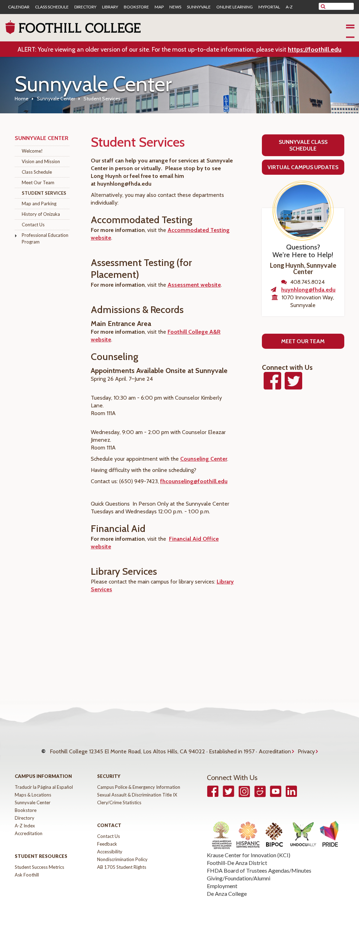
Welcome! (32, 151)
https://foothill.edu (314, 49)
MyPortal (269, 7)
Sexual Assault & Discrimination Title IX (137, 795)
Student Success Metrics (39, 867)
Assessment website (194, 284)
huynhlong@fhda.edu (308, 289)
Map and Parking (39, 203)
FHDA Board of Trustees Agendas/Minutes (259, 870)
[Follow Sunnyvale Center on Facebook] (272, 386)
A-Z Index (25, 825)
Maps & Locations (33, 795)
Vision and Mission (41, 161)
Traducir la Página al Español (44, 787)
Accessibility (109, 851)
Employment (222, 885)
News (175, 7)
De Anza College (227, 893)
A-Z (289, 7)
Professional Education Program (45, 238)
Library (110, 7)
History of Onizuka (41, 214)
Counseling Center (203, 458)
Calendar (18, 7)
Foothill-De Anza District (237, 862)
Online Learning (234, 7)
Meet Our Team (38, 182)
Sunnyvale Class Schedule (303, 145)
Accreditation (275, 751)
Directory (85, 7)
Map (159, 7)
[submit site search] (323, 6)
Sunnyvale (199, 7)
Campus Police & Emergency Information (138, 787)
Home (21, 98)
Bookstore (136, 7)
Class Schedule (52, 7)
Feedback (107, 844)
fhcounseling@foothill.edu (194, 481)
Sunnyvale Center (56, 98)
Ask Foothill (27, 875)
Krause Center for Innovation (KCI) (248, 855)
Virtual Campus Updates (302, 167)
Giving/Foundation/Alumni (238, 878)
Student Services (44, 193)
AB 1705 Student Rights (121, 867)
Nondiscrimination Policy (122, 859)
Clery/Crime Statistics (119, 802)
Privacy (306, 751)
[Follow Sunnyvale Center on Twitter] (293, 386)
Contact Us (33, 224)
